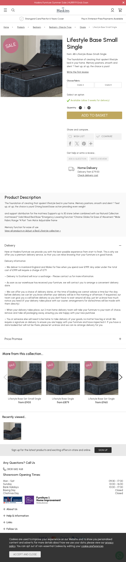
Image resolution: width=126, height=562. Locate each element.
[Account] (112, 10)
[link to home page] (63, 10)
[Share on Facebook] (70, 143)
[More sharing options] (91, 143)
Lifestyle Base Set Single (101, 398)
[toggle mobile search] (13, 10)
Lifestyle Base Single (63, 398)
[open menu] (5, 10)
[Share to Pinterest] (84, 143)
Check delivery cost (88, 175)
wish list (79, 136)
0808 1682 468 (15, 469)
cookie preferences (92, 546)
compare (106, 136)
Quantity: (71, 107)
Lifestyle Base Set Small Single (24, 398)
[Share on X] (77, 143)
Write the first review (78, 72)
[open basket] (120, 10)
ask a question (77, 158)
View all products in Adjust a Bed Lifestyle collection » (33, 230)
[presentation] (5, 377)
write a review (99, 158)
